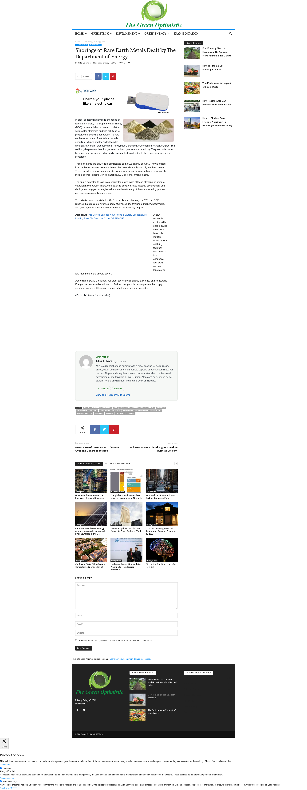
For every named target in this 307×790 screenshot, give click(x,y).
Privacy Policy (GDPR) (85, 700)
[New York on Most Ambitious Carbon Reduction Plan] (162, 481)
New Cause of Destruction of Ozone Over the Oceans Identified (97, 449)
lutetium (116, 411)
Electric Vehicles (117, 492)
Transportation (186, 34)
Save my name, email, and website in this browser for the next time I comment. (115, 640)
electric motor (139, 408)
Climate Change (192, 689)
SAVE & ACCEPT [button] (8, 788)
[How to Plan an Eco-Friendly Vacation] (138, 700)
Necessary (8, 768)
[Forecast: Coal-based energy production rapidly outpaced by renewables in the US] (91, 514)
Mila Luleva (83, 63)
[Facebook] (78, 710)
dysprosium (125, 408)
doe (115, 408)
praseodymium (141, 411)
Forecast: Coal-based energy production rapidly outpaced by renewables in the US (90, 531)
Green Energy (155, 34)
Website (118, 388)
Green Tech (100, 34)
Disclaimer (80, 704)
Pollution (189, 700)
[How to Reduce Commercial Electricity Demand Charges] (91, 481)
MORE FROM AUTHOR (118, 463)
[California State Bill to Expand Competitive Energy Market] (91, 550)
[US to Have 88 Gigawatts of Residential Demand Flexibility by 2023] (162, 514)
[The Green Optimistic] (153, 14)
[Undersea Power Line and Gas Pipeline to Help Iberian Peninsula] (126, 550)
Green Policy (191, 712)
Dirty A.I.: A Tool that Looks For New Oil (161, 565)
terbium (109, 414)
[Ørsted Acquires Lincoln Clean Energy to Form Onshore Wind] (126, 514)
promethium (155, 411)
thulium (119, 414)
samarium (99, 414)
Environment (126, 34)
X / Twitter (103, 388)
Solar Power (190, 683)
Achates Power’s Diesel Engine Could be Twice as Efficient (153, 449)
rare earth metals (84, 414)
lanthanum (105, 411)
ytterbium (130, 414)
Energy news (95, 45)
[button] (230, 33)
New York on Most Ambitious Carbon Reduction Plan (160, 496)
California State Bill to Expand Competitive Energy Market (90, 565)
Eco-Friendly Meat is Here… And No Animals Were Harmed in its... (162, 682)
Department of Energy (101, 408)
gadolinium (82, 411)
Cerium (87, 408)
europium (161, 408)
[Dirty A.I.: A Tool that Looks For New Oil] (162, 550)
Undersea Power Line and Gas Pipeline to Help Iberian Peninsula (125, 567)
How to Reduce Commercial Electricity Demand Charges (89, 496)
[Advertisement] (112, 242)
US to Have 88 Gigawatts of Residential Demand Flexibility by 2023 (161, 531)
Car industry (151, 492)
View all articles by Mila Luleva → (114, 394)
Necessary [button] (5, 764)
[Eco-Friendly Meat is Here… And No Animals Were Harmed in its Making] (138, 684)
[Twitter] (85, 710)
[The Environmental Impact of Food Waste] (138, 715)
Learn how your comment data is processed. (130, 659)
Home (79, 34)
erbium (151, 408)
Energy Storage (192, 695)
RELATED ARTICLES (89, 463)
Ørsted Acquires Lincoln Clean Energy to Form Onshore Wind (125, 529)
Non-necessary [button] (7, 778)
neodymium (128, 411)
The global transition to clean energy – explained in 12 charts (126, 496)
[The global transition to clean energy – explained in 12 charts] (126, 481)
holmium (93, 411)
